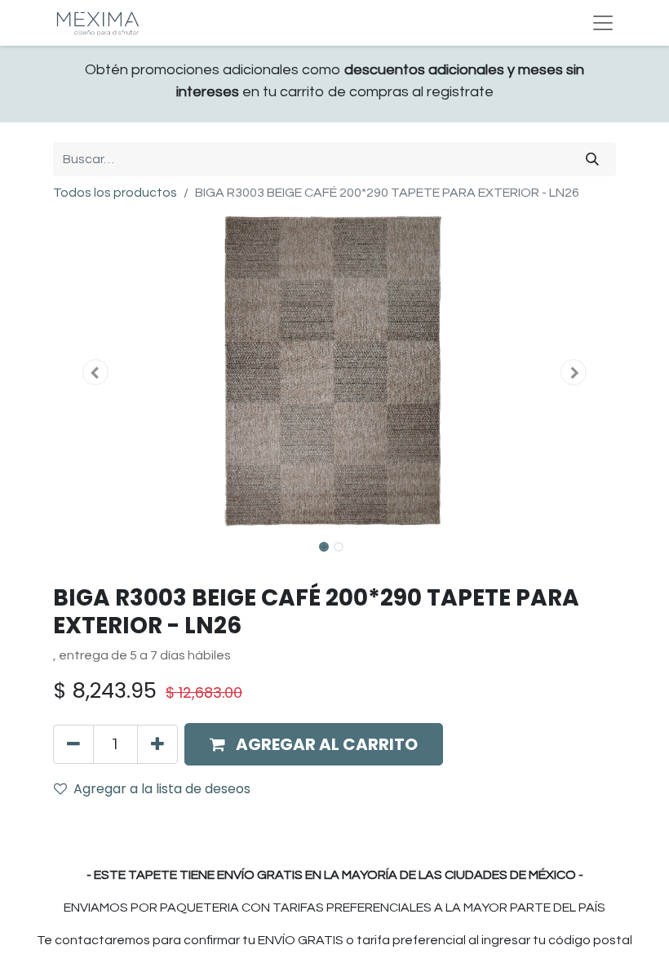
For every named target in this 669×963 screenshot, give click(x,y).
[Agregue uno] (157, 744)
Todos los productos (115, 192)
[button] (95, 372)
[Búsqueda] (592, 159)
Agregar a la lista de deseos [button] (161, 788)
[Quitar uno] (73, 744)
